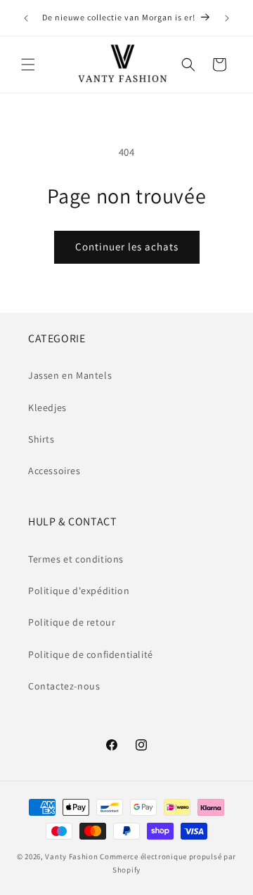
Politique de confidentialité (90, 654)
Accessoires (54, 470)
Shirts (41, 439)
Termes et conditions (76, 559)
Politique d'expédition (78, 590)
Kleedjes (47, 407)
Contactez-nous (64, 686)
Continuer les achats (127, 246)
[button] (28, 64)
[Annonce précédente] (26, 18)
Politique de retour (71, 622)
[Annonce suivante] (227, 18)
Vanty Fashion (71, 856)
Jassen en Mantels (70, 375)
